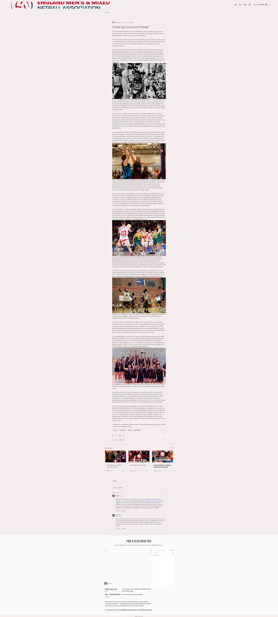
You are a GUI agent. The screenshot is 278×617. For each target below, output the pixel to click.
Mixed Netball (137, 430)
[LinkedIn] (263, 4)
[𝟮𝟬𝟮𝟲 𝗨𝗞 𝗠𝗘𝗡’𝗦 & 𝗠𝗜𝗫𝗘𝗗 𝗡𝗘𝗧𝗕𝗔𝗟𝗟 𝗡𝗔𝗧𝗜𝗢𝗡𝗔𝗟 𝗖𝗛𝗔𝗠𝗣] (162, 456)
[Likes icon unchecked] (117, 511)
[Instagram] (254, 4)
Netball (129, 430)
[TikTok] (259, 4)
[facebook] (257, 4)
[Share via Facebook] (113, 435)
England (115, 430)
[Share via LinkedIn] (120, 435)
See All (171, 448)
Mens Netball (123, 430)
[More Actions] (165, 496)
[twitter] (261, 4)
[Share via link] (123, 435)
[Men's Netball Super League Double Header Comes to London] (115, 456)
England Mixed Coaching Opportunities (138, 465)
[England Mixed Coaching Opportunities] (139, 456)
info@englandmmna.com (146, 610)
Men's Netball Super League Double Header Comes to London (114, 466)
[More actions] (165, 22)
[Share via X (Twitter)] (116, 435)
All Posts (107, 12)
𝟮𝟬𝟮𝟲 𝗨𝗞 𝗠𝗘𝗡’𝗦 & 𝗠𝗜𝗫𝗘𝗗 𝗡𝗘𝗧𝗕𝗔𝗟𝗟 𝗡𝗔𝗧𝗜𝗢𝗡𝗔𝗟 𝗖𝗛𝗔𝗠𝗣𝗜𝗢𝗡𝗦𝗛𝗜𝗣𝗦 (162, 466)
